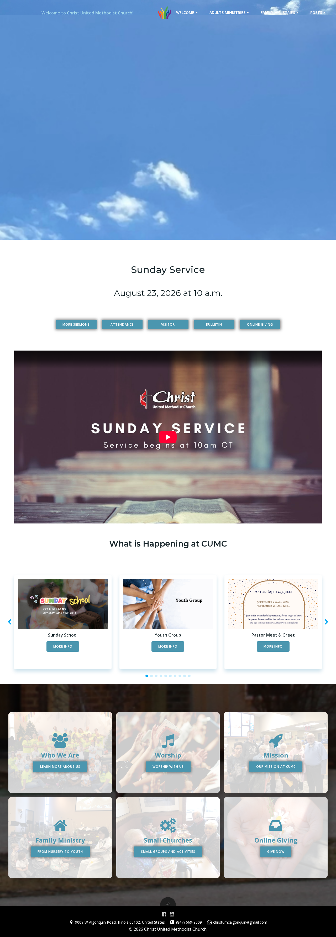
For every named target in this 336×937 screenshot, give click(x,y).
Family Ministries (278, 12)
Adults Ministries (227, 12)
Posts (316, 12)
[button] (146, 676)
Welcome (185, 12)
